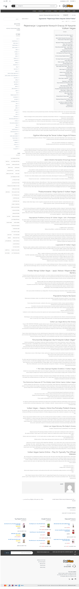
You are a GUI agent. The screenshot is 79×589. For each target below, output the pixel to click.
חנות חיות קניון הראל (15, 191)
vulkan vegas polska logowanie (70, 166)
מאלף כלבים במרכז (15, 210)
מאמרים (34, 10)
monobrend (15, 97)
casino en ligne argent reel (13, 73)
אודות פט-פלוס (42, 563)
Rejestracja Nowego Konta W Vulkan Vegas (64, 99)
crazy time (16, 77)
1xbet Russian (15, 45)
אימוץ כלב (8, 164)
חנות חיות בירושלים (9, 173)
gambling (16, 84)
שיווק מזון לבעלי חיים (15, 253)
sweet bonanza (15, 129)
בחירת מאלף (10, 167)
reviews (16, 120)
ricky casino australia (14, 122)
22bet (17, 49)
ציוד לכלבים (7, 250)
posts (17, 112)
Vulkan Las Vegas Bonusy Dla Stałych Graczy (64, 64)
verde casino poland (14, 135)
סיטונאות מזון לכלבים (15, 225)
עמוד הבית (74, 15)
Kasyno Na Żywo (69, 76)
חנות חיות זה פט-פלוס (41, 560)
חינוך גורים (17, 173)
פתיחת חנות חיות (16, 246)
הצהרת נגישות (42, 567)
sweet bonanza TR (14, 131)
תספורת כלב (7, 253)
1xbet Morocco (15, 41)
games (16, 86)
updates (16, 133)
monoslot (16, 99)
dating (16, 79)
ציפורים (55, 10)
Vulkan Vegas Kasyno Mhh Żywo (66, 85)
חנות (10, 1)
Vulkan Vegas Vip (69, 100)
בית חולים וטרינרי (10, 170)
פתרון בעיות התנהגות (15, 250)
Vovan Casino (15, 138)
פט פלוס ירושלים (16, 240)
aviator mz (16, 58)
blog (17, 66)
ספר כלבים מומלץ (16, 237)
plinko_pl (16, 109)
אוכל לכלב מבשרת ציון (15, 161)
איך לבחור (7, 161)
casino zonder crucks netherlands (11, 75)
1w (17, 38)
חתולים (68, 10)
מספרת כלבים (9, 222)
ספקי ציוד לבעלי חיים (15, 231)
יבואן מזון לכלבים (16, 198)
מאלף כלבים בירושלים (15, 207)
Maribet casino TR (14, 94)
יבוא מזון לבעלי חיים (15, 194)
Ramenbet (16, 116)
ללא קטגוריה (65, 15)
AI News (16, 51)
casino (16, 71)
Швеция (16, 142)
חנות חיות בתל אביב (15, 182)
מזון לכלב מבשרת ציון (15, 219)
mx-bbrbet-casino (14, 101)
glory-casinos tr (15, 88)
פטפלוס (9, 237)
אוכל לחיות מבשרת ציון (15, 158)
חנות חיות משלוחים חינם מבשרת (13, 185)
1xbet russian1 (15, 47)
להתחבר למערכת (71, 513)
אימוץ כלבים (17, 167)
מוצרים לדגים (62, 10)
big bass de (15, 64)
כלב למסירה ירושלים (15, 204)
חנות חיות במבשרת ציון (15, 176)
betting (16, 62)
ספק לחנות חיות (16, 234)
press (17, 114)
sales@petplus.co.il (63, 1)
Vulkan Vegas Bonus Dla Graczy (66, 51)
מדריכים (8, 216)
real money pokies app (13, 118)
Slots (17, 125)
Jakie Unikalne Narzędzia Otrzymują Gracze (64, 38)
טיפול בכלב (8, 191)
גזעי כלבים (16, 144)
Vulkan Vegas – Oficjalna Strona (66, 90)
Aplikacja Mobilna (69, 70)
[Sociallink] (75, 579)
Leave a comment (25, 18)
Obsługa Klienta (70, 105)
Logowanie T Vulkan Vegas (67, 45)
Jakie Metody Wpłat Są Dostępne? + (66, 75)
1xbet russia (15, 43)
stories (16, 127)
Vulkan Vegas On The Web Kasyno (66, 69)
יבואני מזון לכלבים (16, 201)
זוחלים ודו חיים (48, 10)
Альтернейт (15, 140)
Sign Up (7, 552)
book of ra (16, 69)
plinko (16, 107)
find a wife (16, 81)
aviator (16, 56)
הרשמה (4, 1)
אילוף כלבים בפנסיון (15, 164)
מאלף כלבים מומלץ (15, 216)
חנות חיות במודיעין (15, 179)
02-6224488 (72, 1)
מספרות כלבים (16, 222)
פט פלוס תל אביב (16, 243)
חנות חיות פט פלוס (15, 188)
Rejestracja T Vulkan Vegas (67, 81)
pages (16, 105)
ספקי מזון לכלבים (16, 228)
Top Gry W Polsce (69, 106)
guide (17, 90)
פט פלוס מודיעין (8, 240)
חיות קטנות (41, 10)
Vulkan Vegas (70, 94)
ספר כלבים (9, 234)
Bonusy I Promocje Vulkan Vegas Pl (66, 91)
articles (16, 53)
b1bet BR (16, 60)
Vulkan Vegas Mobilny (68, 93)
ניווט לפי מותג (42, 565)
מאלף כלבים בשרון (16, 213)
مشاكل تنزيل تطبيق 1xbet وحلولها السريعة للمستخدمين (32, 499)
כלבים (74, 10)
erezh (63, 21)
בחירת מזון (17, 170)
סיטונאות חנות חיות (41, 561)
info (17, 92)
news (17, 103)
